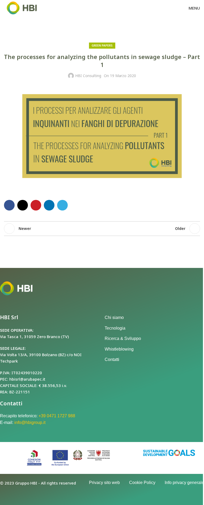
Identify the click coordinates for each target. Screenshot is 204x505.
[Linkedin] (21, 493)
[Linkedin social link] (49, 205)
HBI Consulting (88, 75)
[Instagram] (36, 493)
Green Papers (102, 45)
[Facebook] (6, 493)
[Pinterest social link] (36, 205)
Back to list (102, 228)
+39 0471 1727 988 (57, 416)
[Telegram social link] (62, 205)
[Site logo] (22, 7)
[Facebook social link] (9, 205)
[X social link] (22, 205)
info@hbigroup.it (29, 422)
